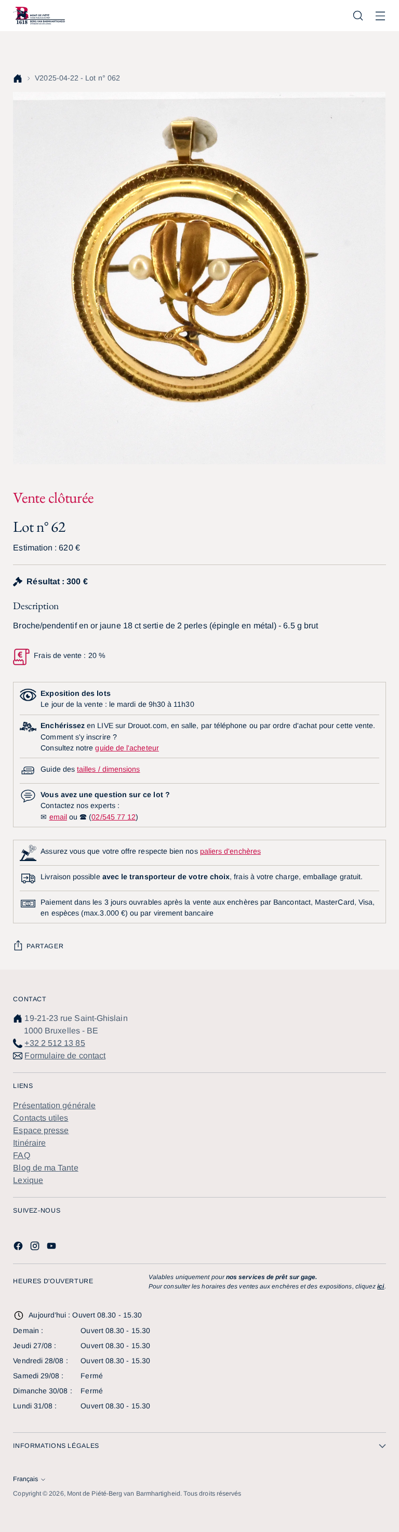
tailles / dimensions (108, 769)
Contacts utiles (40, 1117)
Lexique (28, 1180)
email (58, 817)
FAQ (21, 1155)
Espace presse (41, 1130)
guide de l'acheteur (126, 748)
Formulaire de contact (64, 1055)
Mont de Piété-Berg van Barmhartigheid (123, 1493)
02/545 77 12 (113, 817)
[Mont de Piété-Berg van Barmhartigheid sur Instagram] (36, 1248)
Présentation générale (54, 1105)
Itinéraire (29, 1142)
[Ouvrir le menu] (380, 15)
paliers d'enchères (230, 851)
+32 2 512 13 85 (54, 1043)
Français (25, 1479)
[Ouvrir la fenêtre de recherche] (358, 15)
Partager (44, 946)
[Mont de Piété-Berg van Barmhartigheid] (39, 15)
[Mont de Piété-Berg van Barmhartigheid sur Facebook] (19, 1248)
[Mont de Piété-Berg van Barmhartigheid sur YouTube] (52, 1248)
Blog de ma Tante (45, 1167)
